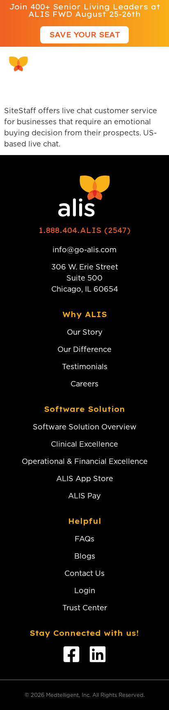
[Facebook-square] (71, 654)
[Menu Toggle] (155, 64)
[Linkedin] (98, 654)
